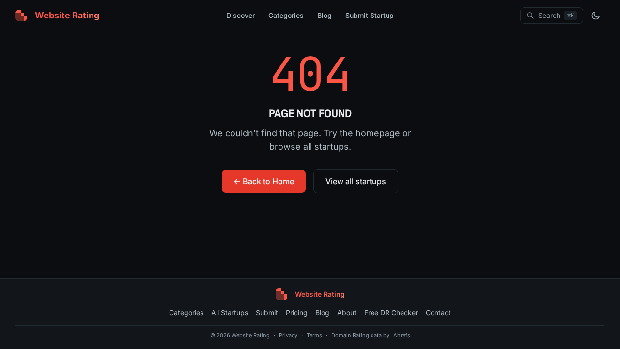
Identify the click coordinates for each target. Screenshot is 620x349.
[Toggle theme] (595, 15)
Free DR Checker (391, 312)
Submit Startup (369, 15)
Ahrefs (401, 335)
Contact (438, 312)
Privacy (288, 335)
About (346, 312)
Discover (240, 15)
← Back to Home (263, 181)
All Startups (229, 312)
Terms (314, 335)
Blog (324, 15)
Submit (267, 312)
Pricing (297, 312)
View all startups (356, 181)
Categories (286, 15)
